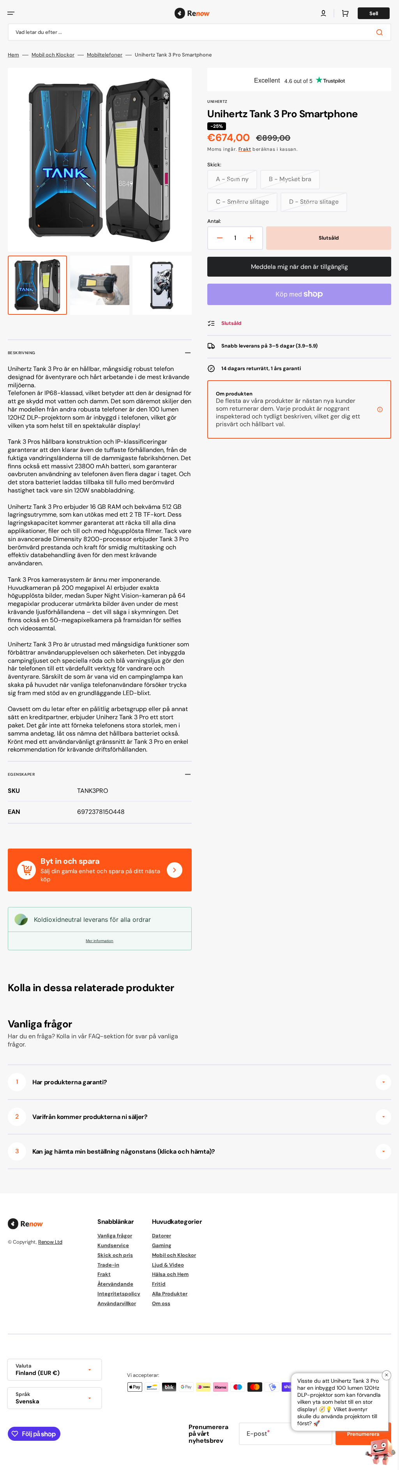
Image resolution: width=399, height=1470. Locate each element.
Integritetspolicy (118, 1293)
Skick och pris (115, 1255)
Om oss (161, 1303)
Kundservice (113, 1245)
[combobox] (196, 32)
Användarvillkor (116, 1303)
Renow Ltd (50, 1242)
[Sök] (375, 32)
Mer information (98, 941)
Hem (13, 55)
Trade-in (108, 1265)
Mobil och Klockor (53, 55)
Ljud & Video (168, 1265)
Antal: (211, 221)
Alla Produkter (169, 1293)
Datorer (161, 1236)
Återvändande (115, 1284)
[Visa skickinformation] (374, 409)
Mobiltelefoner (104, 55)
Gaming (161, 1245)
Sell (368, 13)
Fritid (159, 1284)
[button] (10, 13)
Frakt (242, 149)
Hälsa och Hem (170, 1274)
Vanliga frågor (114, 1236)
